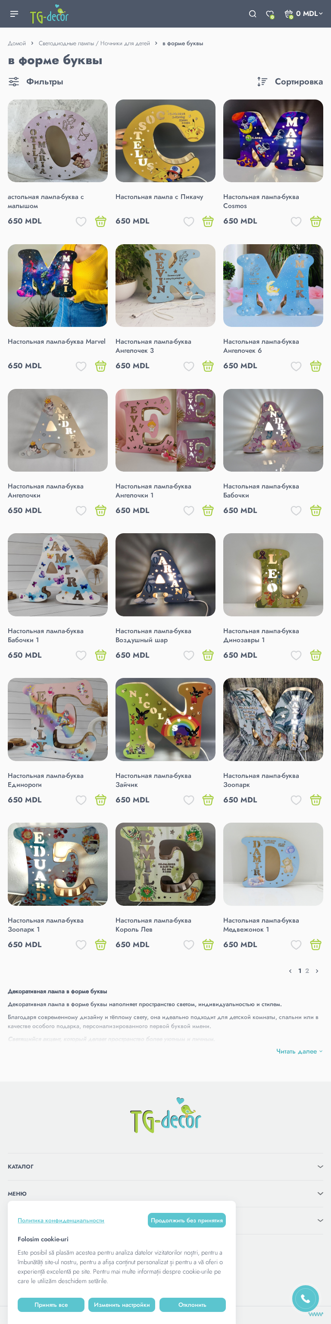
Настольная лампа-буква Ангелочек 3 (153, 345)
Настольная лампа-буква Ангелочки (46, 490)
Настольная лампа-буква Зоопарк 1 (46, 924)
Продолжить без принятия (187, 1220)
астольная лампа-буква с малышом (46, 201)
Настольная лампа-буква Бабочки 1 (46, 635)
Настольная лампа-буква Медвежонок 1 (261, 924)
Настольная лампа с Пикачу (159, 197)
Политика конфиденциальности (61, 1220)
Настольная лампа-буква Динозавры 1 (261, 635)
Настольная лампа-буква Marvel (57, 341)
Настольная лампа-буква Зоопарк (261, 780)
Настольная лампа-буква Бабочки (261, 490)
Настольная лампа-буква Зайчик (153, 780)
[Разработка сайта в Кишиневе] (315, 1314)
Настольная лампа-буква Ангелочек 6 (261, 345)
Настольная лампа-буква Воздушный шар (153, 635)
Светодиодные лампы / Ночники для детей (94, 43)
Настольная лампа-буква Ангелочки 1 (153, 490)
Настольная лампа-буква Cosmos (261, 201)
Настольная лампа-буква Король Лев (153, 924)
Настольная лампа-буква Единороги (46, 780)
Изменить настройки (122, 1304)
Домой (17, 43)
